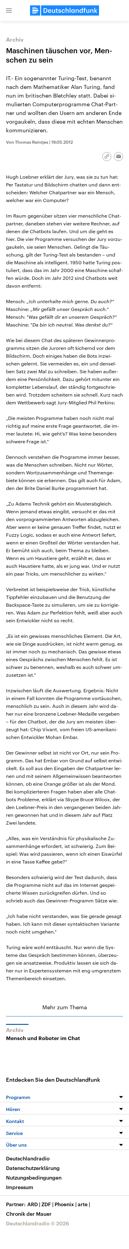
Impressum (19, 1187)
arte (84, 1204)
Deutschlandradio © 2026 (37, 1223)
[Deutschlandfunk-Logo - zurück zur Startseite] (64, 10)
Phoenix (65, 1204)
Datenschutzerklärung (33, 1168)
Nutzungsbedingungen (34, 1177)
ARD (33, 1204)
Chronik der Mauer (29, 1214)
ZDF (47, 1204)
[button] (9, 10)
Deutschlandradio (28, 1158)
